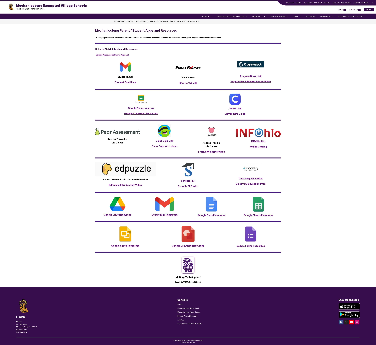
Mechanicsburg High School (188, 308)
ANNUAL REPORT (361, 3)
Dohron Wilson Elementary (187, 316)
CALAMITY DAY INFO (341, 3)
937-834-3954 (21, 332)
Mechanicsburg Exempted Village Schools (130, 21)
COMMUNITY (257, 16)
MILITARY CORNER (277, 16)
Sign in (369, 10)
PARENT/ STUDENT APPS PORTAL (188, 21)
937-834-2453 (21, 330)
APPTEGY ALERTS (293, 3)
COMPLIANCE (325, 16)
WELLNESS (310, 16)
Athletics (180, 320)
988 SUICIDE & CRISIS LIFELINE (350, 16)
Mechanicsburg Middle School (188, 312)
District (180, 304)
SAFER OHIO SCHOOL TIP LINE (317, 3)
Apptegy (192, 342)
